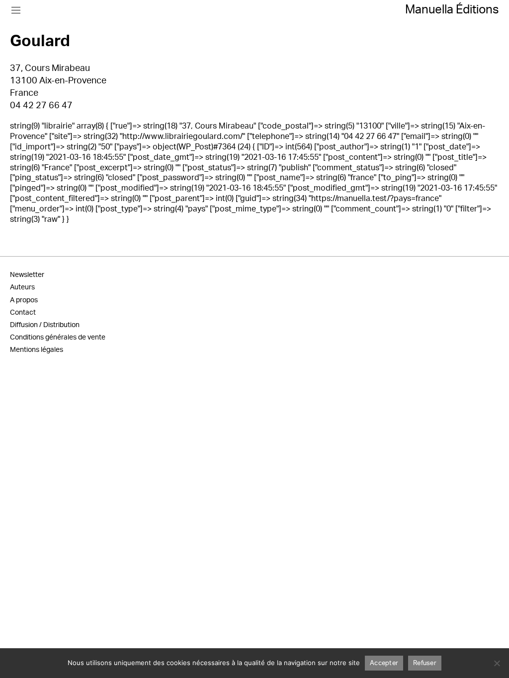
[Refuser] (497, 663)
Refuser (424, 663)
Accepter (384, 663)
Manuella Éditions (452, 10)
